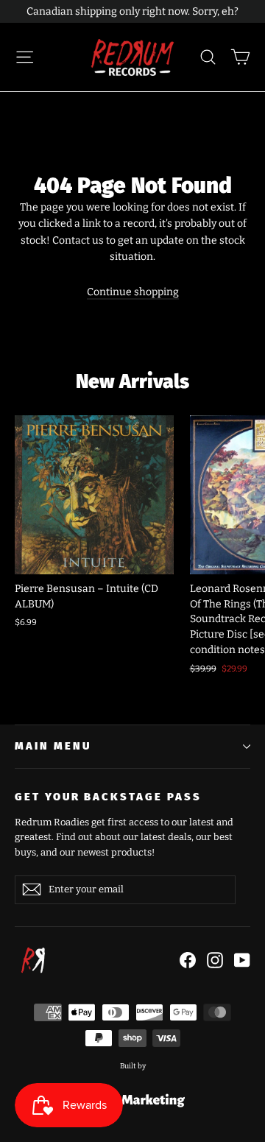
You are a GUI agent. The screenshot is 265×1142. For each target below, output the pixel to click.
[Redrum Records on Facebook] (188, 960)
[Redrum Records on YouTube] (242, 960)
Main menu (53, 745)
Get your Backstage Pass (108, 796)
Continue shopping (133, 292)
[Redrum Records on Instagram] (215, 960)
